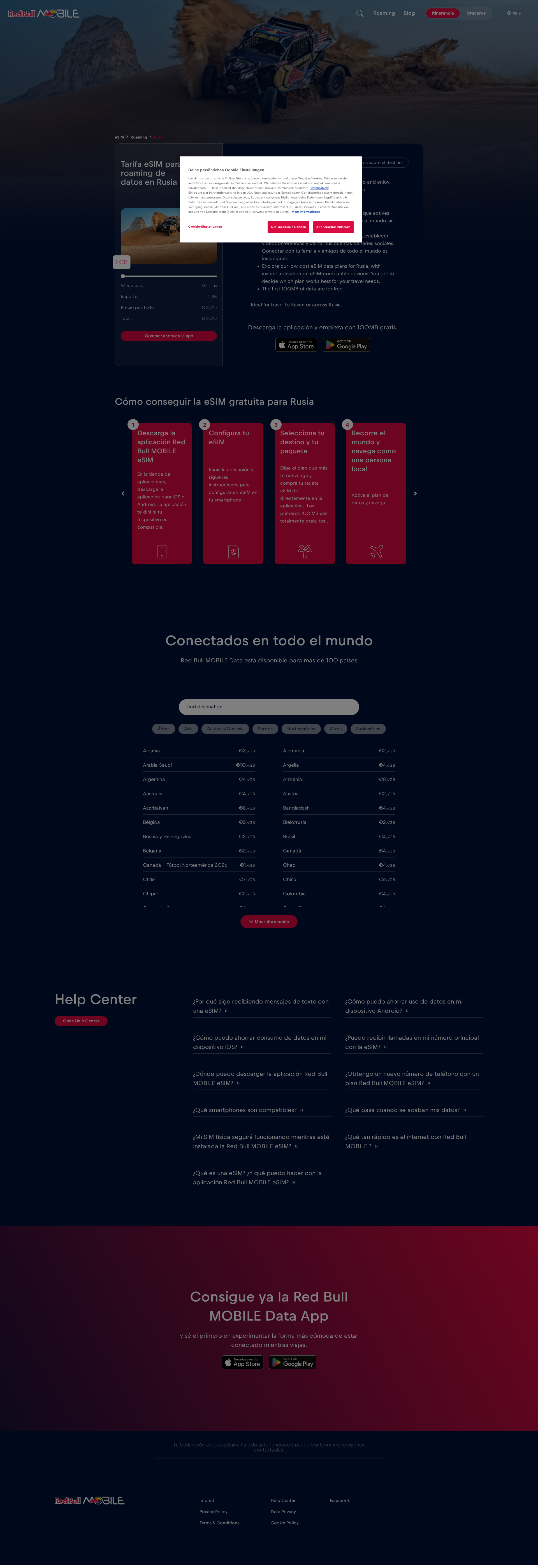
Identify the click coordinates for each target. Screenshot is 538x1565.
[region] (271, 199)
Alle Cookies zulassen (333, 226)
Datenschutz (319, 187)
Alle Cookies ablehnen (288, 226)
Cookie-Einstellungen (205, 226)
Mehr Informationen (306, 211)
